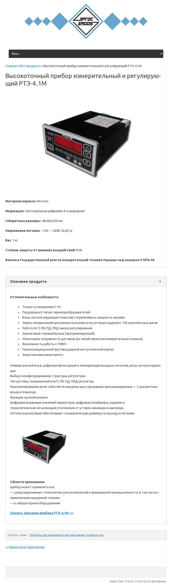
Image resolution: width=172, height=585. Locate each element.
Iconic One (116, 581)
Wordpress (159, 581)
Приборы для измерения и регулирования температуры (66, 535)
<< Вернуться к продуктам (25, 547)
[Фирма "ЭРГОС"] (86, 38)
